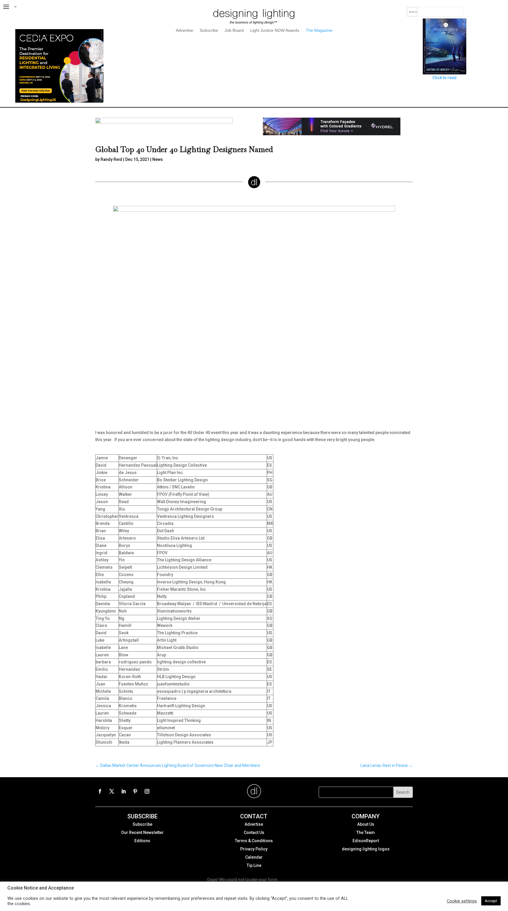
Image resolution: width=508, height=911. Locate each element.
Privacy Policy (254, 849)
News (157, 159)
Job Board (234, 30)
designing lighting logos (366, 849)
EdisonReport (365, 840)
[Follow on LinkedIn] (123, 791)
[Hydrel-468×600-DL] (331, 133)
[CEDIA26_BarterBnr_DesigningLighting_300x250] (59, 101)
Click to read (444, 77)
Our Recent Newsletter (142, 832)
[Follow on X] (111, 791)
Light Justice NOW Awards (274, 30)
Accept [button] (491, 901)
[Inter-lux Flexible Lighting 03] (164, 122)
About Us (365, 824)
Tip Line (254, 865)
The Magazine (319, 30)
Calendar (254, 857)
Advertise (184, 30)
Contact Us (254, 832)
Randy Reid (111, 159)
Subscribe (209, 30)
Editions (142, 840)
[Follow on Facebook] (100, 791)
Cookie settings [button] (462, 901)
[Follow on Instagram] (147, 791)
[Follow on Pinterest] (135, 791)
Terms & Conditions (254, 840)
